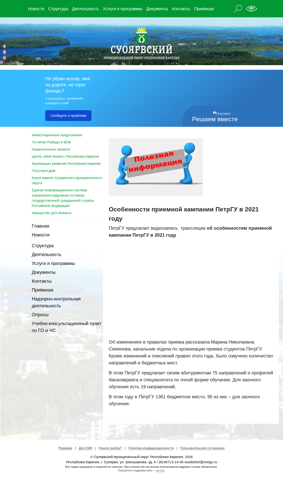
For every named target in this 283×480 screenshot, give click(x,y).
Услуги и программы (122, 8)
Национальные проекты (51, 149)
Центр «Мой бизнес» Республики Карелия (65, 156)
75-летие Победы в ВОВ (51, 142)
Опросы (40, 314)
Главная (40, 226)
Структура (58, 8)
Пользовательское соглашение (202, 448)
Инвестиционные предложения (57, 135)
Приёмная (204, 8)
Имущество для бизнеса (51, 213)
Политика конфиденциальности (151, 448)
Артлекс (160, 470)
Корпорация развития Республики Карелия (66, 164)
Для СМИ (85, 448)
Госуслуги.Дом (43, 171)
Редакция (65, 448)
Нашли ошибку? (110, 448)
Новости (36, 8)
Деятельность (85, 8)
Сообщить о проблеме (68, 116)
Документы (157, 8)
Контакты (181, 8)
